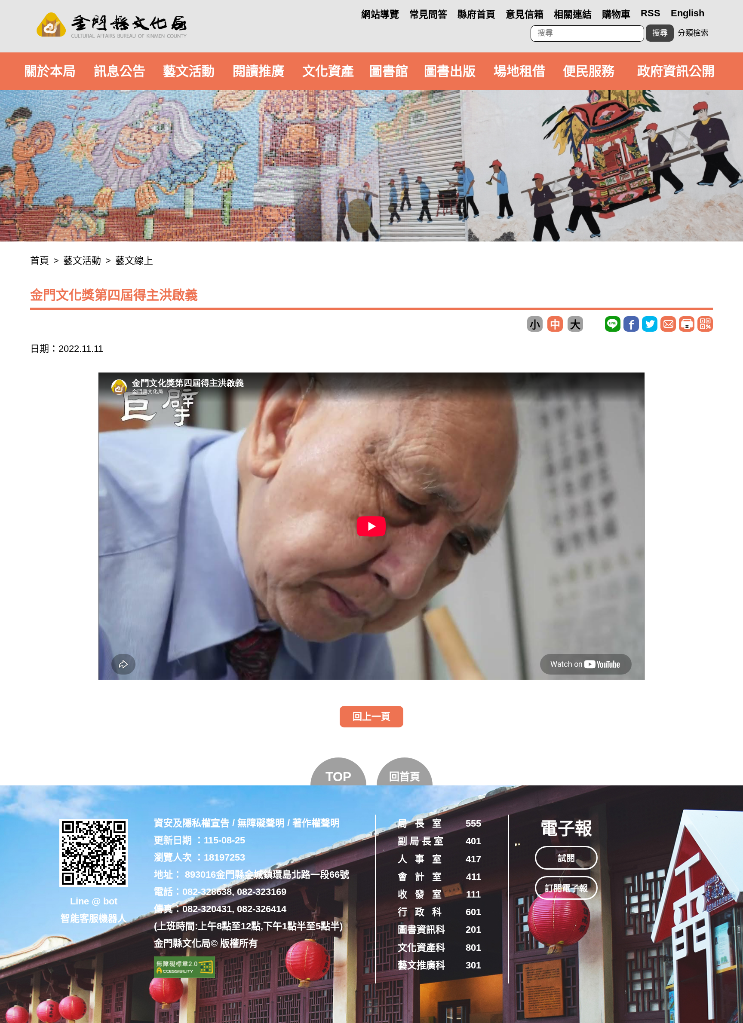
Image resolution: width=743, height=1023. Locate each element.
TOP (338, 777)
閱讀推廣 (258, 71)
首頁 (39, 260)
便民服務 (588, 71)
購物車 (616, 14)
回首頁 (404, 776)
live (612, 324)
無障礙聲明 (261, 823)
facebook (631, 324)
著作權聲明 (316, 823)
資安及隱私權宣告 (192, 823)
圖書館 (388, 71)
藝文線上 (134, 260)
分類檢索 (693, 33)
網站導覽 (380, 14)
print (686, 324)
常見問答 (428, 14)
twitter (649, 324)
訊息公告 (119, 71)
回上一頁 (371, 716)
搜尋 (660, 33)
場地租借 (519, 71)
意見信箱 (524, 14)
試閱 (566, 858)
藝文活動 (189, 71)
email (668, 324)
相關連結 (573, 14)
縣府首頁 (476, 14)
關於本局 (50, 71)
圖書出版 (450, 71)
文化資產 (328, 71)
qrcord (705, 324)
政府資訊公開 (676, 71)
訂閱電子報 (566, 888)
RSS (650, 13)
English (687, 13)
